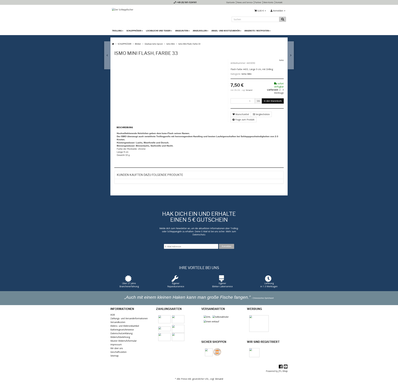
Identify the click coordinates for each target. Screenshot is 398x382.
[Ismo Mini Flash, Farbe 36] (291, 55)
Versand (249, 90)
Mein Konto (268, 2)
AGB (112, 314)
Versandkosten (117, 322)
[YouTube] (286, 366)
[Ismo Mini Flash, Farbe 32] (107, 55)
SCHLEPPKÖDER (133, 30)
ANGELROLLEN (200, 30)
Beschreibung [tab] (125, 127)
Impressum (116, 344)
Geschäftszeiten (118, 351)
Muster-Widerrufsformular (123, 340)
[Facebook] (281, 366)
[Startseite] (113, 44)
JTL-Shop (283, 371)
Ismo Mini (246, 73)
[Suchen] (282, 19)
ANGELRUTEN (181, 30)
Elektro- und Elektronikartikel (124, 325)
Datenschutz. (199, 234)
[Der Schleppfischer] (121, 9)
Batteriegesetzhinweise (122, 329)
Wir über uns (116, 348)
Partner (258, 2)
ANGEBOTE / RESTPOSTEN (256, 30)
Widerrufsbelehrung (120, 337)
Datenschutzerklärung (121, 333)
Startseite (230, 2)
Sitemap (114, 355)
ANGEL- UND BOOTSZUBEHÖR (225, 30)
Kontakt (279, 2)
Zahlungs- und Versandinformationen (129, 318)
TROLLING (117, 30)
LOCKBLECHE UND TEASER (158, 30)
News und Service (245, 2)
